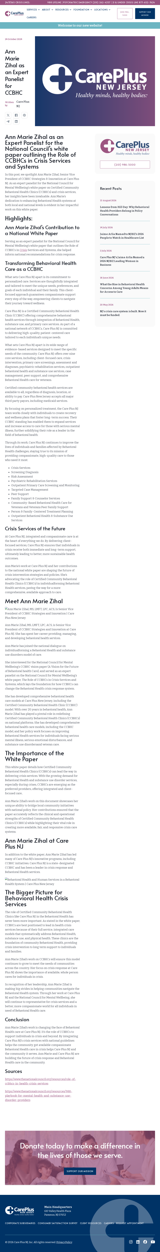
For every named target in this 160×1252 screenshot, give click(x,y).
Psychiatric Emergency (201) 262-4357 (86, 2)
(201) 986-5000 (125, 13)
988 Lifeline (54, 2)
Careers (32, 17)
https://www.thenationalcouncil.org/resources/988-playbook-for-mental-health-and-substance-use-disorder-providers (38, 1096)
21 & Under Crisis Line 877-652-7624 (133, 2)
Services (32, 9)
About (46, 9)
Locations (101, 9)
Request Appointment (130, 1223)
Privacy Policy (64, 1242)
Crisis (23, 250)
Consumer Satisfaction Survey (58, 1223)
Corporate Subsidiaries (20, 1223)
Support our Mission (145, 13)
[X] (8, 115)
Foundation (81, 9)
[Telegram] (8, 121)
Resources (62, 9)
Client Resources (90, 1223)
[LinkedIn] (16, 121)
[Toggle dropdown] (39, 9)
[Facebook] (16, 115)
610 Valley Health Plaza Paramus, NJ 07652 (58, 1213)
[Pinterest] (24, 115)
